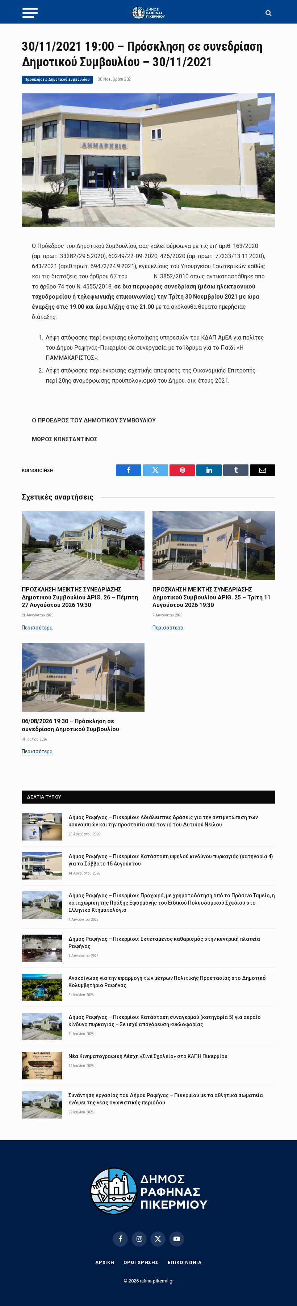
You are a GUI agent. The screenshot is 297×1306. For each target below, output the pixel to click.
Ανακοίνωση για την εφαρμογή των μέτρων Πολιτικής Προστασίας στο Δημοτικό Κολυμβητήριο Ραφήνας (167, 981)
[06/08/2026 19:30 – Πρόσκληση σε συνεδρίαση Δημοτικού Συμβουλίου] (83, 677)
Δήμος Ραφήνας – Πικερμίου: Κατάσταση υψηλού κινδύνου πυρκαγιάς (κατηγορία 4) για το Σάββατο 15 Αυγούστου (170, 860)
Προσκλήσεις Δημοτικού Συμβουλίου (57, 79)
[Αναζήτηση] (268, 13)
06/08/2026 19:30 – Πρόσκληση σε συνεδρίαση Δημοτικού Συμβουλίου (70, 725)
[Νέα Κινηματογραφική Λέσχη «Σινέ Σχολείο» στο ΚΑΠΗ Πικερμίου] (42, 1065)
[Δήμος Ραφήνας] (148, 13)
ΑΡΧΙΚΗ (104, 1262)
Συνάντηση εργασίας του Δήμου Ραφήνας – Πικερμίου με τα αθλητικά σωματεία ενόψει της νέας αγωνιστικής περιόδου (165, 1098)
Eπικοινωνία (185, 1262)
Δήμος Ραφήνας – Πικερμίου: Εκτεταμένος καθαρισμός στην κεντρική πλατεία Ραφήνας (164, 942)
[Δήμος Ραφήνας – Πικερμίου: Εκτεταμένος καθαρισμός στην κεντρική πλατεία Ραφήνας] (42, 948)
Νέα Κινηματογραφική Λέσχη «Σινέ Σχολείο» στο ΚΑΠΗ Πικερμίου (147, 1056)
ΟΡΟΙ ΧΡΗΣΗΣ (141, 1262)
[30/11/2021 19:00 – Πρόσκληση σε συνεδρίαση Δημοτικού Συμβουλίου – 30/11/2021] (148, 225)
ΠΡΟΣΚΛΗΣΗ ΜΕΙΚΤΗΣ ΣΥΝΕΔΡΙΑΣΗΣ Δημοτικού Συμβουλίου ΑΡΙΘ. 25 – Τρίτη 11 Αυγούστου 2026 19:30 (211, 597)
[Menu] (30, 13)
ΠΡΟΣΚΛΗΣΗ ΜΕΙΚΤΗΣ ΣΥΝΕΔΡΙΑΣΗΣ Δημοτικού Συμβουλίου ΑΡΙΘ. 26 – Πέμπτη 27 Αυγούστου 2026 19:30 (80, 597)
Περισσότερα (37, 628)
